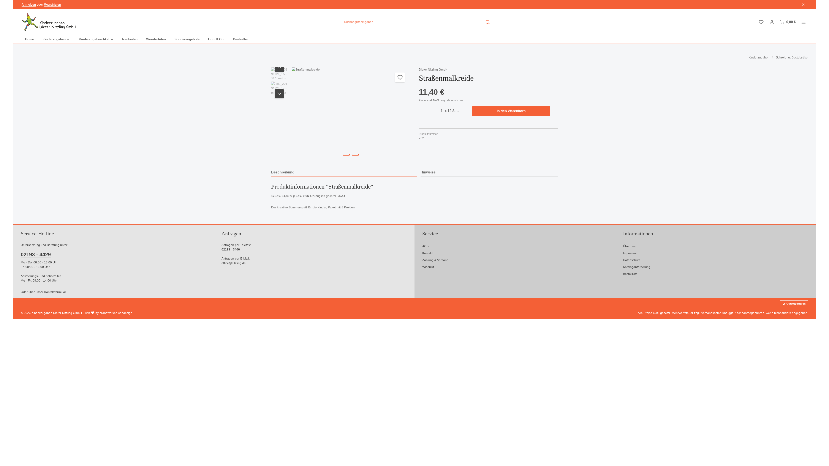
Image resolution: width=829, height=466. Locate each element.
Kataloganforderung (636, 267)
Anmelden (29, 4)
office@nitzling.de (233, 263)
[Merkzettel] (761, 22)
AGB (425, 246)
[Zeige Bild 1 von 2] (346, 155)
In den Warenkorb (511, 111)
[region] (340, 113)
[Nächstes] (279, 93)
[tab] (344, 172)
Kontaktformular (55, 292)
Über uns (629, 246)
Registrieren (52, 4)
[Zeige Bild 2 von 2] (355, 155)
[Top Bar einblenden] (803, 22)
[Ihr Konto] (772, 22)
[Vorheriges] (279, 67)
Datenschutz (631, 260)
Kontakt (427, 253)
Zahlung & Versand (435, 260)
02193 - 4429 (36, 254)
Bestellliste (630, 274)
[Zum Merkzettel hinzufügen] (400, 77)
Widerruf (428, 267)
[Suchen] (487, 22)
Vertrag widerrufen (794, 303)
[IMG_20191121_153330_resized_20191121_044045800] (351, 113)
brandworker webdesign (116, 313)
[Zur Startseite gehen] (49, 22)
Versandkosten (711, 313)
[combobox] (412, 22)
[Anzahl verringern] (423, 111)
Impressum (630, 253)
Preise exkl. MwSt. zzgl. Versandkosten (441, 100)
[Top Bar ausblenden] (803, 4)
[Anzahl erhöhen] (466, 111)
